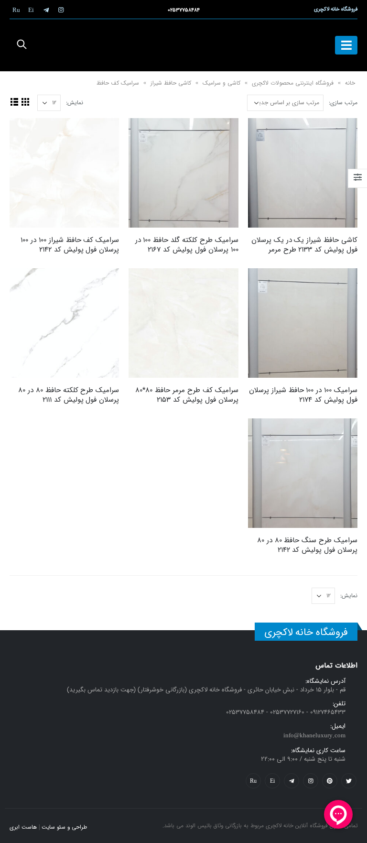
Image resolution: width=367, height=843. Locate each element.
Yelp (272, 780)
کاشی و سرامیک (221, 83)
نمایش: (74, 102)
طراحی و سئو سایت (64, 827)
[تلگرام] (46, 9)
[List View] (14, 101)
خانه (350, 83)
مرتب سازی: (343, 102)
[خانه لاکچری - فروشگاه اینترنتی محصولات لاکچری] (183, 45)
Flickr (253, 780)
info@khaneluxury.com (314, 736)
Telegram (291, 780)
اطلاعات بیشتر (263, 133)
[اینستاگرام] (60, 9)
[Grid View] (25, 101)
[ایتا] (31, 9)
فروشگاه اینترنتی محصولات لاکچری (293, 83)
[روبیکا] (16, 9)
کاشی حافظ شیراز (171, 83)
